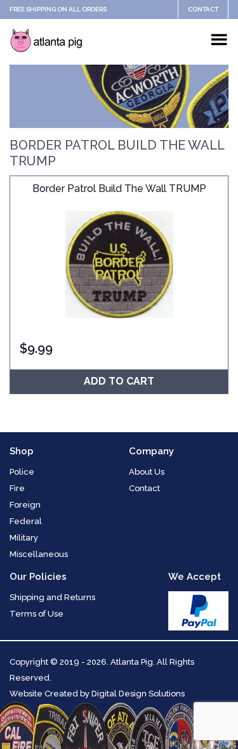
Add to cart (119, 381)
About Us (146, 472)
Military (24, 537)
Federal (26, 521)
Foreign (25, 504)
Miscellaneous (39, 554)
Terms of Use (36, 613)
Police (22, 472)
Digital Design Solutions (138, 693)
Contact (203, 9)
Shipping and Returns (52, 597)
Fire (17, 488)
